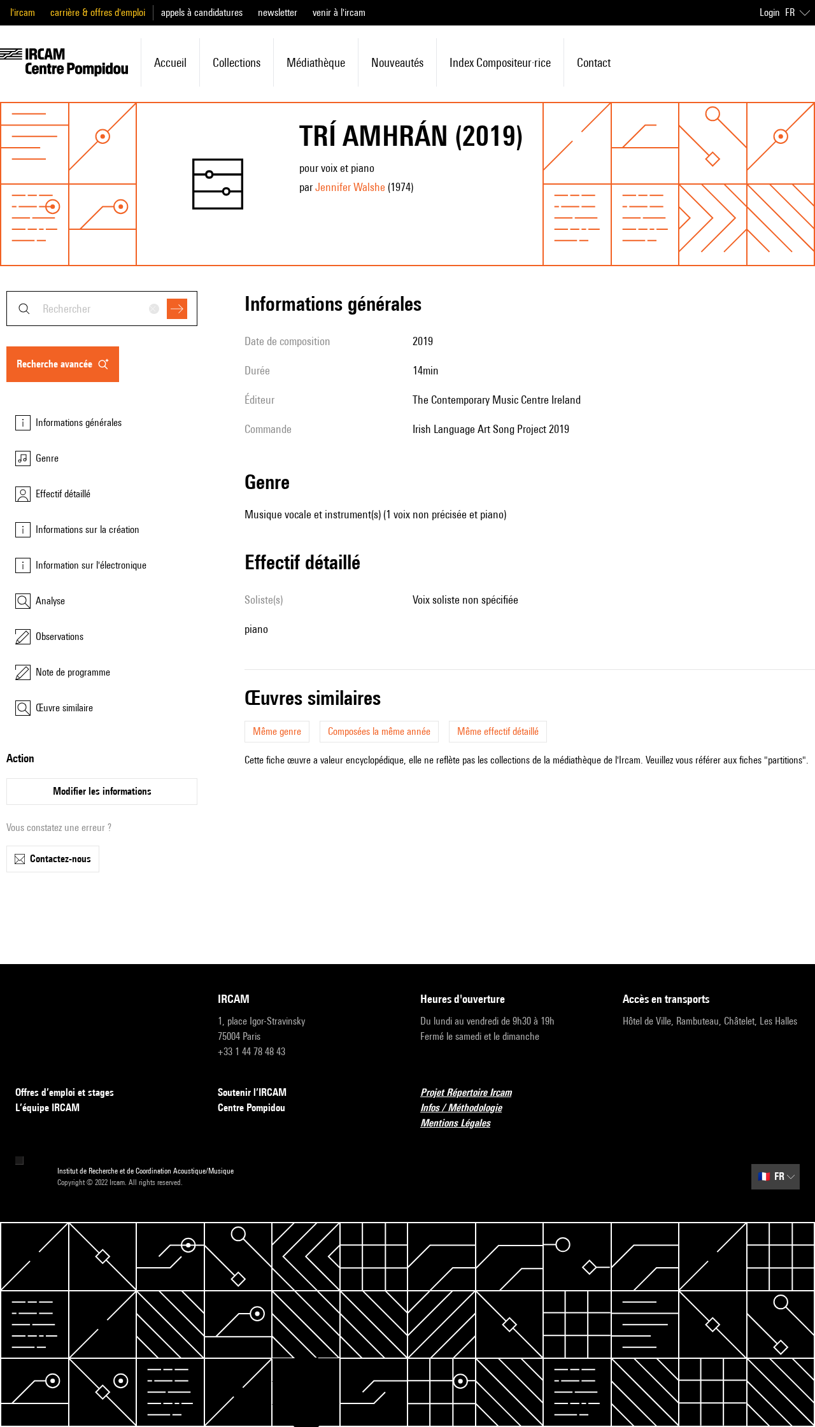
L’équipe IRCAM (47, 1108)
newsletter (277, 12)
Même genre (277, 731)
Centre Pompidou (251, 1108)
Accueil (170, 62)
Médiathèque (316, 62)
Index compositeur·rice (500, 62)
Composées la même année (379, 731)
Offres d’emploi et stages (64, 1092)
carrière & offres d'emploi (97, 12)
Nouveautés (397, 62)
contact (594, 62)
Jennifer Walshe (350, 187)
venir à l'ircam (339, 12)
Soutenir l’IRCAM (252, 1092)
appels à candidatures (202, 12)
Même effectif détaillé (498, 731)
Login (770, 12)
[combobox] (101, 308)
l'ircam (22, 12)
